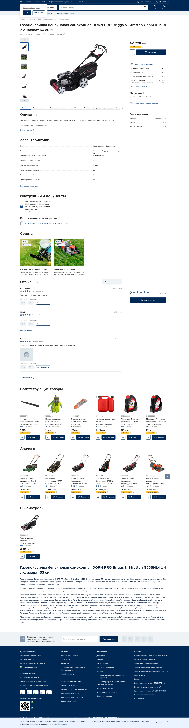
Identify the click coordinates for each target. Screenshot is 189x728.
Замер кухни (139, 675)
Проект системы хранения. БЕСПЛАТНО (151, 655)
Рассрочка (139, 679)
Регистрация (102, 663)
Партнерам (65, 659)
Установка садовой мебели (146, 663)
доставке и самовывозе (134, 591)
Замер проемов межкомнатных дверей (151, 671)
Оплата (99, 671)
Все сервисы (139, 699)
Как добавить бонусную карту (74, 689)
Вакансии (65, 663)
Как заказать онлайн (70, 693)
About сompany (67, 674)
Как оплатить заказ (69, 685)
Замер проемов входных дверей (148, 667)
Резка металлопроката (144, 695)
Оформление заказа (105, 667)
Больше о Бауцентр (69, 655)
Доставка (100, 655)
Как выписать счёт (69, 701)
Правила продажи (104, 696)
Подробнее (62, 724)
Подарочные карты (104, 688)
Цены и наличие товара (106, 692)
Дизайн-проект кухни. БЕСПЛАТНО (149, 683)
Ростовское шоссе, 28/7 (30, 655)
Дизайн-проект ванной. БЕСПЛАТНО (150, 691)
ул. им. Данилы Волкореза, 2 (32, 663)
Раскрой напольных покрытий (147, 687)
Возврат (100, 659)
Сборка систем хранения (145, 659)
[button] (151, 52)
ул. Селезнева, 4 (27, 659)
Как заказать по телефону (72, 697)
